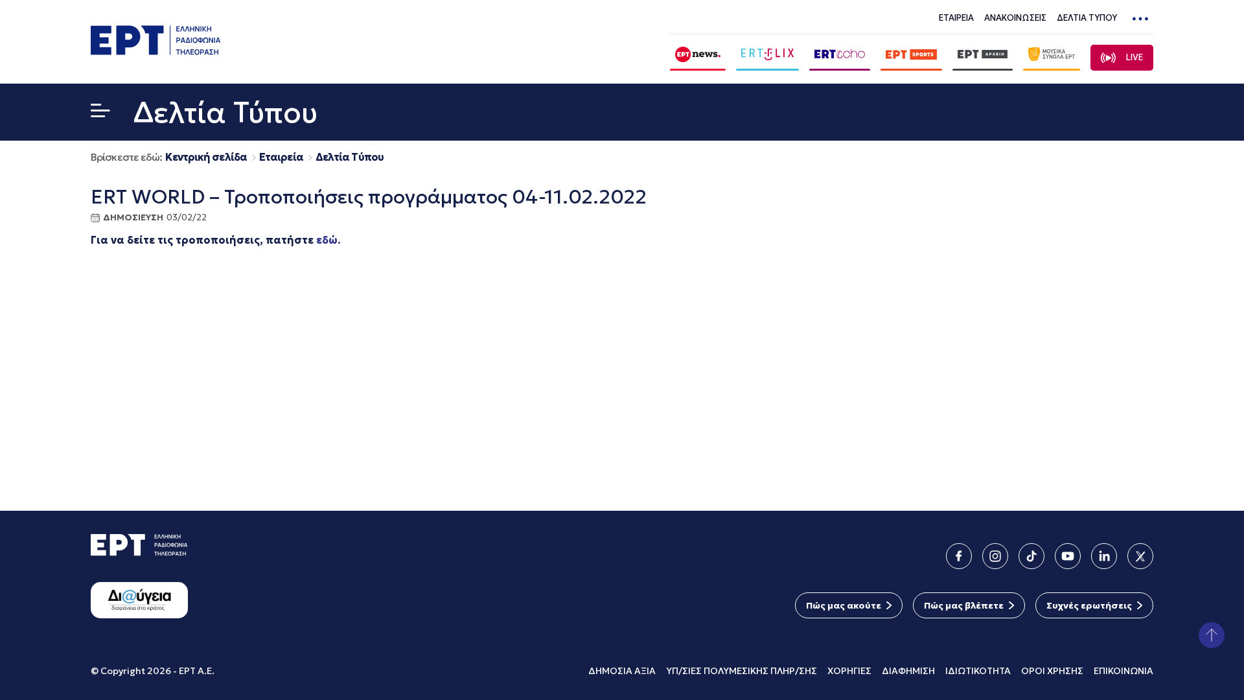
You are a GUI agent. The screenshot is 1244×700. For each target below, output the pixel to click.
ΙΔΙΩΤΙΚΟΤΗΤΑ (978, 671)
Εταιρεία (281, 157)
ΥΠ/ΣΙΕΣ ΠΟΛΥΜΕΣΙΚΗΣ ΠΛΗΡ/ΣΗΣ (741, 671)
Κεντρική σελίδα (206, 157)
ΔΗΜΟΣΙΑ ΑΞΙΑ (622, 671)
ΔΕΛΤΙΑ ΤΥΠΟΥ (1087, 17)
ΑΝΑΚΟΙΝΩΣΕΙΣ (1015, 17)
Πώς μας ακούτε (843, 605)
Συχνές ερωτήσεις (1089, 605)
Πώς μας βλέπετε (964, 605)
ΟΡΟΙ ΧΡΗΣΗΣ (1052, 671)
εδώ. (328, 239)
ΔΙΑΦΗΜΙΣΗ (908, 671)
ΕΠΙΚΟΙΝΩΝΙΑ (1123, 671)
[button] (100, 113)
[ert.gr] (155, 50)
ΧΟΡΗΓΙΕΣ (849, 671)
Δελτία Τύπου (350, 157)
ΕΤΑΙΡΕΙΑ (956, 17)
